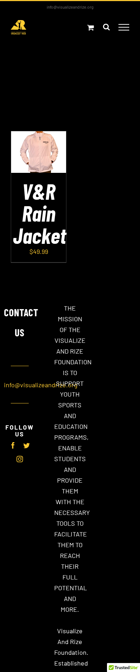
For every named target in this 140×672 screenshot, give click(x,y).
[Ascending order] (107, 81)
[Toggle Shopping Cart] (90, 27)
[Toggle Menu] (124, 27)
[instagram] (20, 459)
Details (38, 161)
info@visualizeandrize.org (70, 6)
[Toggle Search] (106, 26)
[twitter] (26, 445)
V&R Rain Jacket (39, 213)
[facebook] (13, 445)
